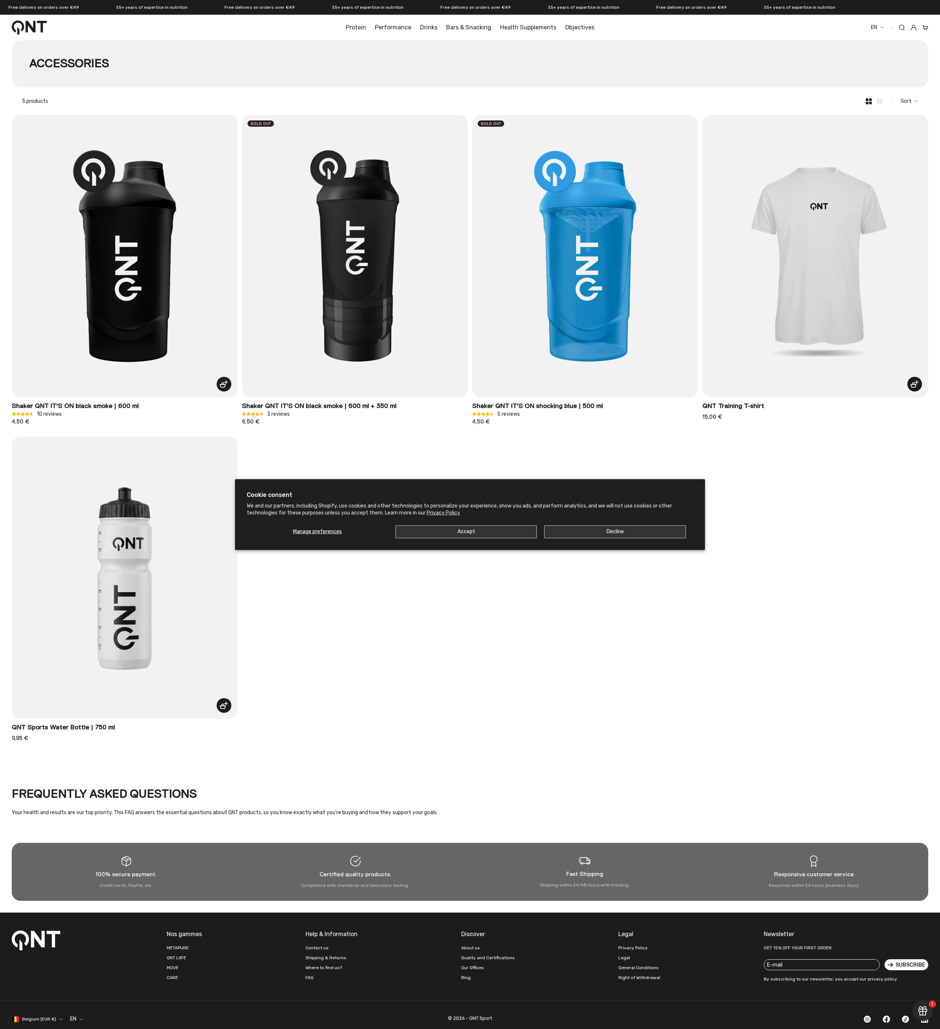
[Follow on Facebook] (886, 1019)
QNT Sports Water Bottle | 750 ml (63, 727)
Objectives (579, 27)
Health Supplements (528, 27)
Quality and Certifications (488, 957)
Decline (615, 531)
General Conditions (638, 967)
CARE (172, 977)
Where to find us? (324, 967)
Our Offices (472, 967)
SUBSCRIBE (910, 965)
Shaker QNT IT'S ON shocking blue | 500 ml (537, 406)
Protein (356, 27)
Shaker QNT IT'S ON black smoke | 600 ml (75, 406)
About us (470, 947)
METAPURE (178, 947)
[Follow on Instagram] (867, 1019)
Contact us (317, 947)
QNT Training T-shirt (733, 406)
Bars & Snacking (468, 27)
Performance (393, 27)
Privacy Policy (443, 512)
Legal (624, 957)
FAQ (310, 977)
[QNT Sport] (37, 940)
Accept (466, 531)
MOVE (172, 967)
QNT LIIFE (176, 957)
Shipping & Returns (326, 957)
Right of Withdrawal (639, 977)
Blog (466, 977)
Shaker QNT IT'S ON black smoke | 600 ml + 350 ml (319, 406)
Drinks (428, 27)
